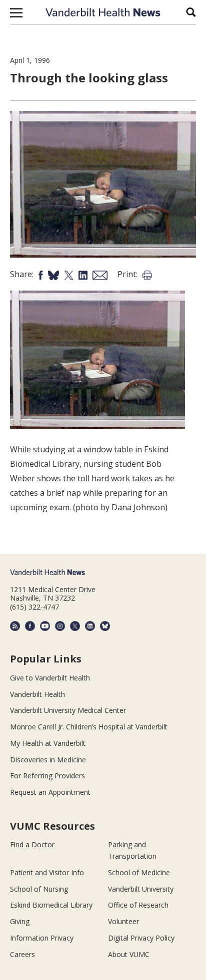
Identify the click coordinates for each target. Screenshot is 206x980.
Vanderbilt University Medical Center (68, 710)
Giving (20, 921)
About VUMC (129, 954)
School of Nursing (39, 889)
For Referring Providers (47, 775)
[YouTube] (45, 626)
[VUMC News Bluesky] (105, 626)
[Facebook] (30, 626)
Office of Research (138, 905)
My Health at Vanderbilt (48, 743)
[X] (75, 626)
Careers (22, 954)
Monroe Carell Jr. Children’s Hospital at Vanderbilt (89, 726)
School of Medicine (139, 872)
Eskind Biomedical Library (51, 905)
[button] (16, 12)
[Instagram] (60, 626)
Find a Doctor (32, 844)
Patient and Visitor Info (47, 872)
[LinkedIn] (90, 626)
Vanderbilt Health (37, 694)
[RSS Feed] (15, 626)
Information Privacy (42, 938)
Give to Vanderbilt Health (50, 677)
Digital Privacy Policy (141, 938)
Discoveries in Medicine (48, 759)
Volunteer (123, 921)
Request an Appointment (50, 792)
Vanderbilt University (141, 889)
